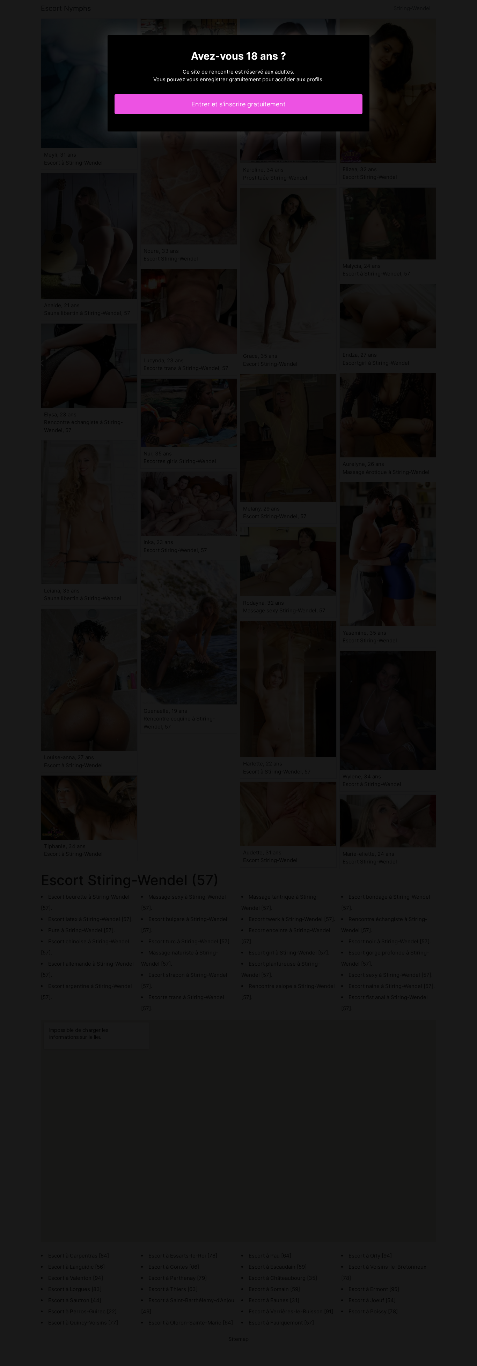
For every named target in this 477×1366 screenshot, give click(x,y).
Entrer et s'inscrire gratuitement (238, 104)
